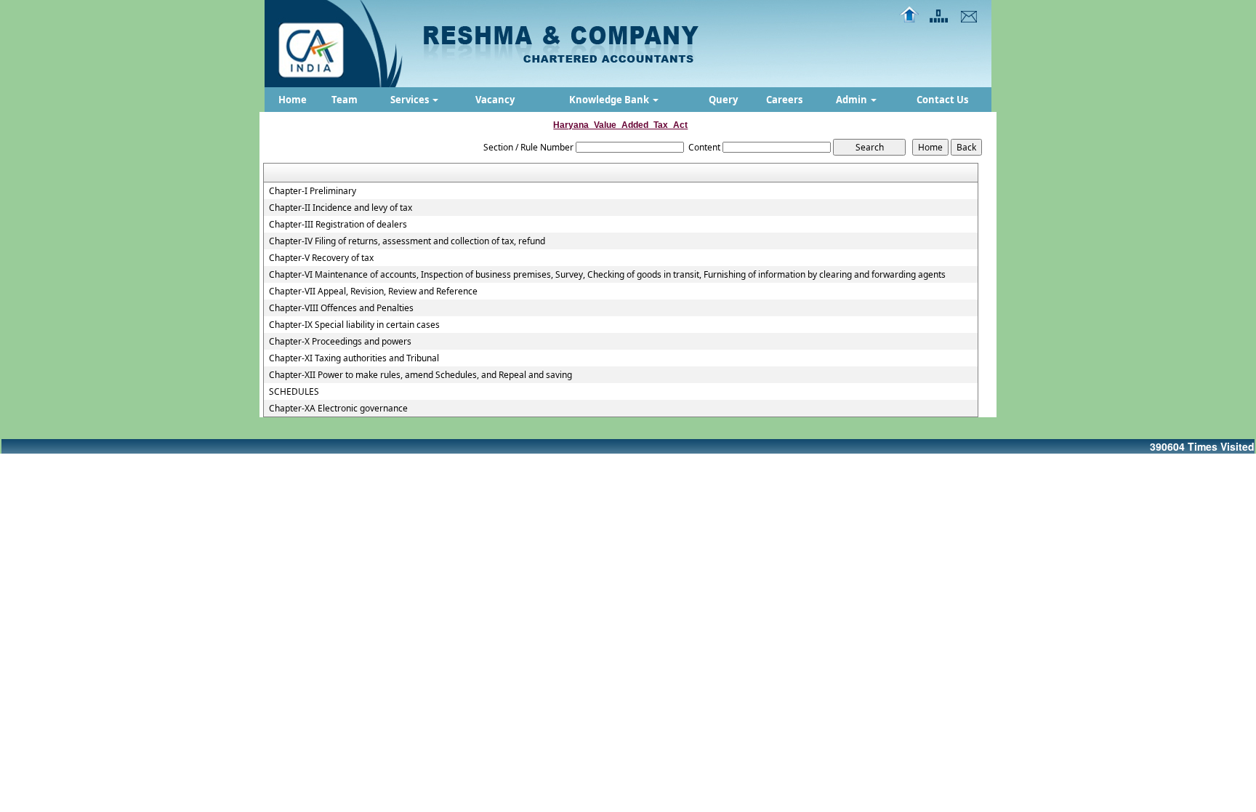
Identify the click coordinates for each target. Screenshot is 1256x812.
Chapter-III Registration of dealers (338, 224)
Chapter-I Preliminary (312, 191)
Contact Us (942, 99)
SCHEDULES (294, 392)
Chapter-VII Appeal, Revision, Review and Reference (373, 291)
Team (344, 99)
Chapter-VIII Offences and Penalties (341, 308)
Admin (852, 99)
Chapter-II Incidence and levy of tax (340, 208)
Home (292, 99)
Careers (784, 99)
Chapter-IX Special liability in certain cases (354, 325)
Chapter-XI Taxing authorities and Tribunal (354, 358)
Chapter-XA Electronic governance (338, 408)
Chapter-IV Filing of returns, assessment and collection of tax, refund (407, 241)
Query (723, 99)
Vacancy (495, 99)
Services (410, 99)
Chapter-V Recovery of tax (321, 258)
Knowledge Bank (610, 99)
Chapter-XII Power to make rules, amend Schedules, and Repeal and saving (420, 375)
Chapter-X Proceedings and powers (340, 341)
